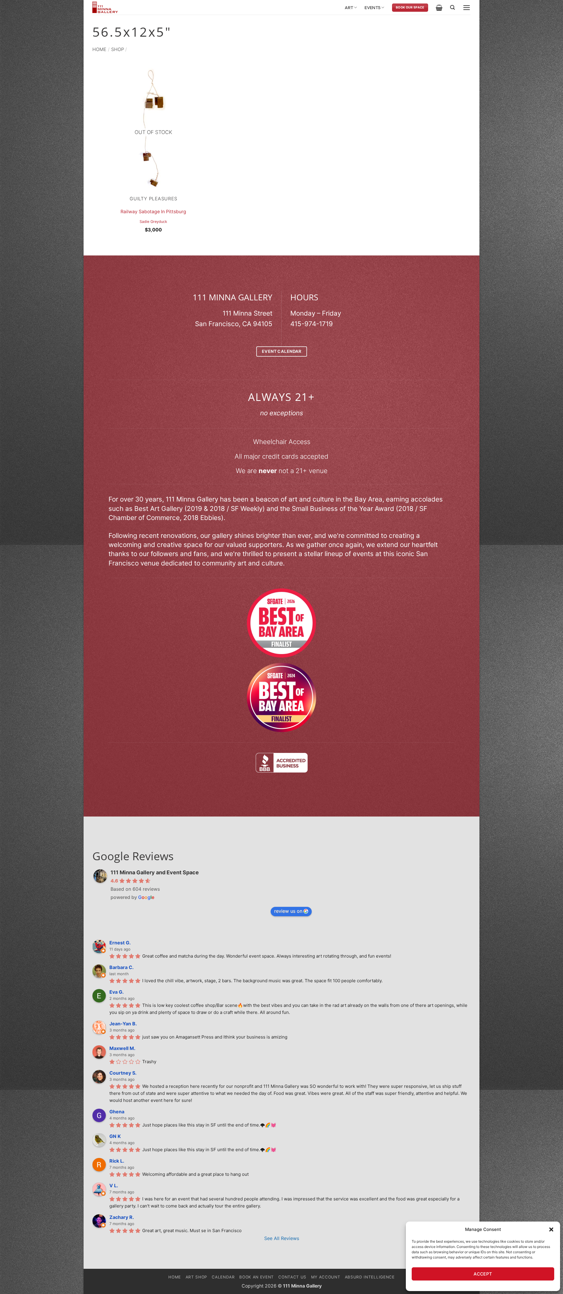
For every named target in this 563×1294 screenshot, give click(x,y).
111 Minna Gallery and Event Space (155, 872)
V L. (113, 1185)
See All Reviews (281, 1238)
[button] (551, 1229)
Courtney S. (123, 1073)
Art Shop (196, 1277)
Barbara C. (121, 967)
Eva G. (116, 992)
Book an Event (256, 1277)
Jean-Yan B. (123, 1024)
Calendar (223, 1277)
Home (99, 49)
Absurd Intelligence (370, 1277)
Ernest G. (120, 943)
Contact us (292, 1277)
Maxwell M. (122, 1048)
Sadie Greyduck (153, 221)
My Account (325, 1277)
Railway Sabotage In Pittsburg (153, 211)
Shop (117, 49)
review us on (288, 911)
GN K (115, 1136)
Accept (483, 1274)
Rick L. (116, 1161)
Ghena (116, 1112)
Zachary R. (121, 1217)
